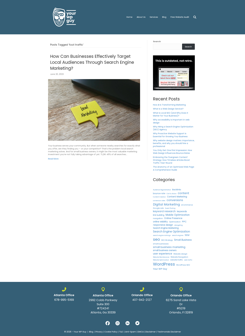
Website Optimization (161, 260)
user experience (162, 253)
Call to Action (172, 194)
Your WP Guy (160, 269)
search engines (177, 235)
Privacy (99, 331)
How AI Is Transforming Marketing (169, 104)
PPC (184, 221)
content (183, 193)
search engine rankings (162, 235)
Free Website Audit (180, 17)
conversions (175, 200)
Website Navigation (179, 257)
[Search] (193, 17)
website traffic (176, 260)
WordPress (164, 264)
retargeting (178, 225)
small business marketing (169, 247)
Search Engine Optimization (171, 231)
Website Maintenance (161, 257)
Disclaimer (150, 331)
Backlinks (176, 189)
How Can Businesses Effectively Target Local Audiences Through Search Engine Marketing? (92, 62)
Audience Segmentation (162, 190)
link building (158, 215)
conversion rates (159, 201)
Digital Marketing (166, 204)
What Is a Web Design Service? (168, 108)
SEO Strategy (167, 240)
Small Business (183, 240)
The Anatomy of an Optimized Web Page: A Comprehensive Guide (173, 168)
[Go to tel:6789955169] (64, 295)
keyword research (164, 211)
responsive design (163, 225)
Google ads (158, 208)
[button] (107, 323)
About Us (141, 17)
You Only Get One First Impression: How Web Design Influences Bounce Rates (172, 152)
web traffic (188, 260)
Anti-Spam (130, 331)
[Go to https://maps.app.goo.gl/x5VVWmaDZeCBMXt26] (103, 301)
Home (129, 17)
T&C (121, 331)
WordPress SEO (183, 265)
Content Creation (159, 197)
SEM (187, 235)
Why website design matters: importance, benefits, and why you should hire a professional (174, 143)
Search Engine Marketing (166, 228)
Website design (180, 254)
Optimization (175, 222)
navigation (158, 218)
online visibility (160, 221)
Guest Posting (170, 208)
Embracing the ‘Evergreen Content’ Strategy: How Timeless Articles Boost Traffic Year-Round (171, 160)
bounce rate (159, 193)
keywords (182, 211)
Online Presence (173, 218)
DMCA (141, 331)
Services (154, 17)
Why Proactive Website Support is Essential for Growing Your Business (170, 135)
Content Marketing (177, 196)
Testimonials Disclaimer (169, 331)
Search (157, 41)
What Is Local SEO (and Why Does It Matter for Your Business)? (170, 114)
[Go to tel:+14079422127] (142, 295)
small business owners (165, 250)
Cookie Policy (110, 331)
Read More (53, 158)
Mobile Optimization (178, 215)
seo (156, 239)
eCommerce (187, 205)
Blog (164, 17)
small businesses (161, 244)
